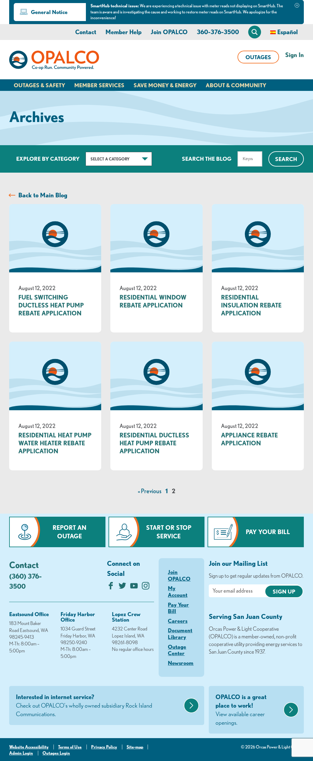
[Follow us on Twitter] (122, 587)
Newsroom (180, 663)
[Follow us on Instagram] (145, 587)
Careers (177, 621)
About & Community (236, 85)
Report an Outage (70, 532)
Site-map (135, 747)
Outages (258, 57)
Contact (85, 31)
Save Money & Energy (165, 85)
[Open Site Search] (254, 32)
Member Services (99, 85)
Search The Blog (206, 159)
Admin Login (21, 753)
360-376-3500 (218, 31)
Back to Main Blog (42, 195)
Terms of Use (70, 747)
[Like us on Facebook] (111, 587)
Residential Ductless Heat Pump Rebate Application (154, 443)
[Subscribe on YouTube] (134, 587)
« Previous (149, 490)
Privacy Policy (104, 747)
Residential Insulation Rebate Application (251, 305)
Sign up (284, 591)
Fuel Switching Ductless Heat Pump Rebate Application (51, 305)
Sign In (294, 54)
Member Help (123, 31)
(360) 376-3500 (25, 581)
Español (287, 31)
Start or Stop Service (168, 532)
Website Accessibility (29, 747)
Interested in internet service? (84, 705)
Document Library (180, 633)
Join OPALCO (169, 31)
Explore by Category (47, 159)
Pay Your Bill (268, 531)
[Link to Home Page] (54, 61)
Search (286, 159)
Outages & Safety (39, 85)
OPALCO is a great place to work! (241, 709)
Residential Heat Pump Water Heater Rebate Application (54, 443)
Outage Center (177, 650)
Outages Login (56, 753)
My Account (177, 591)
